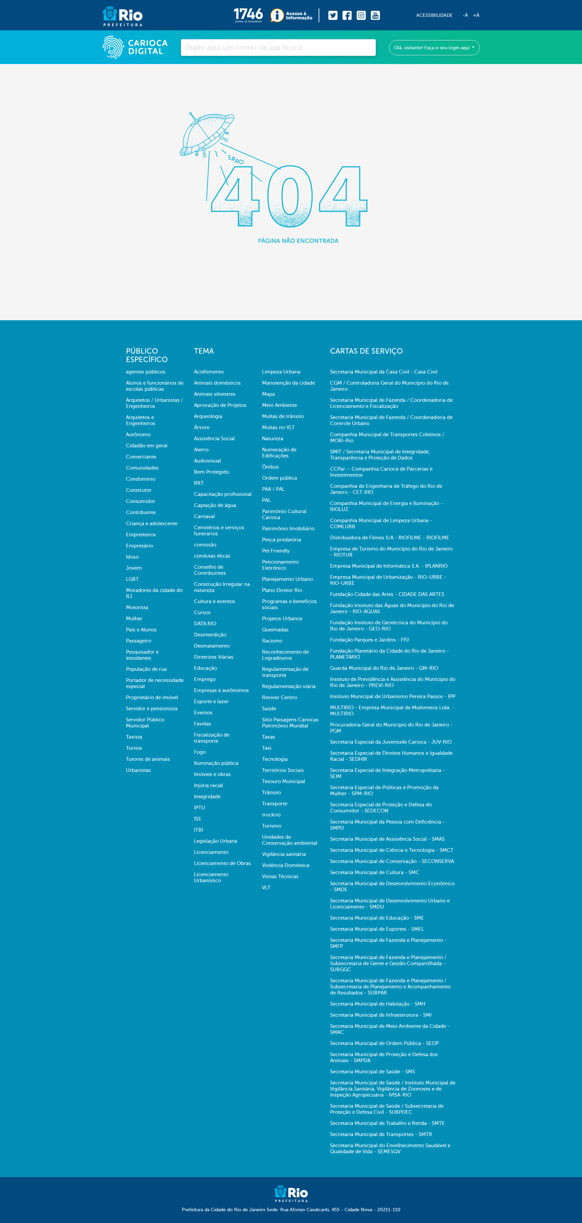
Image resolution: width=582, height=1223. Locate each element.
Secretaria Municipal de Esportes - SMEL (377, 929)
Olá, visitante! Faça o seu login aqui (432, 47)
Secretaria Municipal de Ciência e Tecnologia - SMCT (391, 850)
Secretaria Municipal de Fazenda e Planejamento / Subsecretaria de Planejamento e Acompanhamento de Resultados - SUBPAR (390, 986)
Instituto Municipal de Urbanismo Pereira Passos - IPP (392, 696)
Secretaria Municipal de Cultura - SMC (374, 872)
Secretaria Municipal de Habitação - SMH (377, 1004)
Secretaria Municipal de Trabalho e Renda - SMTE (387, 1123)
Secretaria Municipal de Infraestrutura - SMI (380, 1015)
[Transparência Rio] (294, 15)
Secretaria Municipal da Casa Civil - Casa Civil (384, 372)
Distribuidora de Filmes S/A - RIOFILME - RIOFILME (389, 537)
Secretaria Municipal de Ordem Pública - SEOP (384, 1043)
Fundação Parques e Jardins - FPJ (369, 640)
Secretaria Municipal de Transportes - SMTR (381, 1134)
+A (476, 15)
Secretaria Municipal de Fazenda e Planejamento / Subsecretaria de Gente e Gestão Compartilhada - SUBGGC (388, 963)
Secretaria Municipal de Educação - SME (377, 918)
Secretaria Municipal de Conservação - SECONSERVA (392, 861)
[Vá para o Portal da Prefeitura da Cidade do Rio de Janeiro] (115, 15)
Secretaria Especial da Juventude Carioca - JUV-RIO (391, 742)
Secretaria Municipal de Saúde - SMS (372, 1071)
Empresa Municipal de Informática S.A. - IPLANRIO (389, 566)
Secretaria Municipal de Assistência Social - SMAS (387, 839)
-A (465, 15)
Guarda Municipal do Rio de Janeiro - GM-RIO (384, 668)
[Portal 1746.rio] (252, 15)
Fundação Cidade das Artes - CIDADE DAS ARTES (387, 594)
